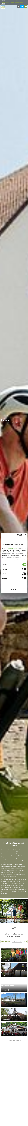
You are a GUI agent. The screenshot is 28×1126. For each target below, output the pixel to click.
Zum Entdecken (5, 2)
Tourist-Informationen (7, 975)
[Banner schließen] (25, 534)
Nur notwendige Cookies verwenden (14, 589)
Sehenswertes (6, 1019)
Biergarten (5, 1034)
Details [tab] (12, 539)
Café (12, 1034)
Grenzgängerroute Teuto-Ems (14, 0)
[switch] (24, 569)
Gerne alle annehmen (14, 585)
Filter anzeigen (5, 941)
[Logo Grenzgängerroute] (3, 7)
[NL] (18, 6)
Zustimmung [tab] (5, 539)
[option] (14, 911)
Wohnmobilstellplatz (7, 1005)
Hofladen (5, 990)
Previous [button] (5, 911)
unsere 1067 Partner (11, 548)
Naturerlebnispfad (7, 960)
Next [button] (22, 911)
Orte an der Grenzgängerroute (17, 2)
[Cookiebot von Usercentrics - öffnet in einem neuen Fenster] (16, 535)
